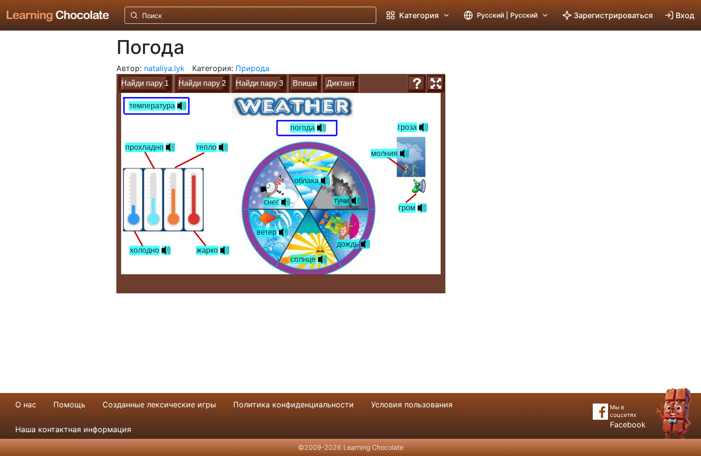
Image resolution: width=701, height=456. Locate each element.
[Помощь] (416, 83)
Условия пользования (412, 404)
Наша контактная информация (73, 429)
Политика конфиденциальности (293, 404)
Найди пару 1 (145, 83)
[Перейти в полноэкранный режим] (435, 83)
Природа (252, 68)
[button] (418, 186)
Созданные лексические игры (159, 404)
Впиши (305, 83)
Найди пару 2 (202, 83)
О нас (25, 404)
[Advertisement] (50, 188)
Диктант (341, 83)
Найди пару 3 (259, 83)
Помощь (69, 404)
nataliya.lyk (164, 68)
